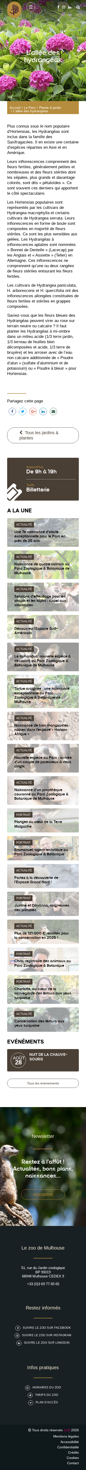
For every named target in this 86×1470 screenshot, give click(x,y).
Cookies (73, 1458)
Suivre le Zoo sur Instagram (46, 1335)
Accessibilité (69, 1442)
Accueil (15, 108)
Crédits (73, 1452)
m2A (67, 1430)
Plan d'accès (47, 1402)
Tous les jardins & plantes (39, 435)
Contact (73, 1463)
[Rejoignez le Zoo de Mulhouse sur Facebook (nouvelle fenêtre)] (58, 7)
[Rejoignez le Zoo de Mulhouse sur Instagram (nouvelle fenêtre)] (63, 7)
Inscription (43, 1194)
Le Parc (30, 108)
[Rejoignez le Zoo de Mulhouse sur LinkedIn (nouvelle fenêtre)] (69, 7)
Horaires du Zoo (46, 1387)
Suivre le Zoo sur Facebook (47, 1327)
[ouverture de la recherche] (77, 7)
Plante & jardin (50, 108)
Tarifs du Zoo (46, 1395)
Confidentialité (68, 1447)
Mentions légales (66, 1436)
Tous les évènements (43, 1083)
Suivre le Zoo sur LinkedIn (47, 1342)
